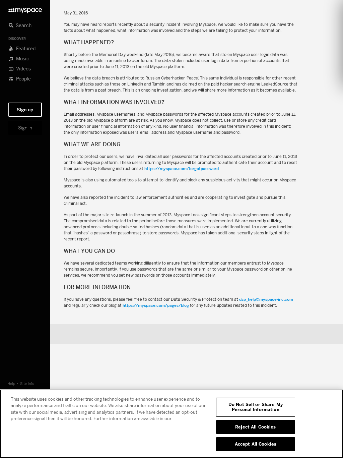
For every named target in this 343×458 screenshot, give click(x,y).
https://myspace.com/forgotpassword (181, 168)
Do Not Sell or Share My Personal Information (255, 407)
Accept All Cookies (255, 444)
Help (11, 383)
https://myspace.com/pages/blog (156, 305)
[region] (171, 423)
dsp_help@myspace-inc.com (266, 299)
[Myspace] (25, 9)
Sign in (25, 128)
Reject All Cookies (255, 427)
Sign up (25, 110)
